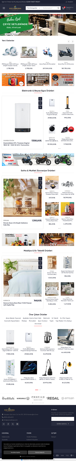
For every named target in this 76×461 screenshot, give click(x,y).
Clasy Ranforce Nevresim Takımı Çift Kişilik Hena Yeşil (67, 300)
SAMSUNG (52, 137)
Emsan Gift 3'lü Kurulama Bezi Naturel (52, 273)
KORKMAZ (67, 191)
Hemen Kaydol (62, 424)
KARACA (52, 191)
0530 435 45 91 (8, 417)
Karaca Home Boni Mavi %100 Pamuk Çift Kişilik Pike (17, 304)
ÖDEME (29, 433)
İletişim (53, 437)
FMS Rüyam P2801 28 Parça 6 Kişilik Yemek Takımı (29, 64)
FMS (10, 62)
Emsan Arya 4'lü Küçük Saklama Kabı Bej (15, 224)
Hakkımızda (5, 437)
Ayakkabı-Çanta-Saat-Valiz (32, 318)
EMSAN (6, 220)
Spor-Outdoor (42, 321)
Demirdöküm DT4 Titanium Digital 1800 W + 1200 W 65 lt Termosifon (16, 144)
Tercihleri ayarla (15, 452)
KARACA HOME (52, 297)
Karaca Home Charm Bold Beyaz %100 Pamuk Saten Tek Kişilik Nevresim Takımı (52, 300)
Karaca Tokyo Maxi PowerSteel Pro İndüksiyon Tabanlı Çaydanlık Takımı (67, 219)
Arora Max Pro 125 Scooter (66, 64)
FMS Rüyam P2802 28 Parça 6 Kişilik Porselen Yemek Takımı (10, 64)
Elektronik (46, 318)
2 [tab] (60, 148)
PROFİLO (52, 111)
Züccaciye (38, 323)
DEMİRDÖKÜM (8, 141)
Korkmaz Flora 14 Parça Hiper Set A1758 (67, 193)
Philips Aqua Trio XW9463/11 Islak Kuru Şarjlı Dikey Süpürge (66, 348)
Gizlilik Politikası (32, 437)
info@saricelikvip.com (11, 420)
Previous (68, 41)
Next (72, 41)
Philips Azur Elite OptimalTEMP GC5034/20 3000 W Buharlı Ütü (29, 378)
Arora (47, 62)
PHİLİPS (67, 137)
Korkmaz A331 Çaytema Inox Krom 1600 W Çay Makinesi (47, 349)
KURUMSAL (5, 433)
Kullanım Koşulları (32, 439)
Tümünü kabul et (39, 452)
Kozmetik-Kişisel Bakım (12, 321)
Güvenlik (5, 439)
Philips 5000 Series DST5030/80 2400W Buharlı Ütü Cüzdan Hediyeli (67, 140)
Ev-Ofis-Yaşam (65, 318)
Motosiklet (32, 321)
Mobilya (24, 321)
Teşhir (51, 321)
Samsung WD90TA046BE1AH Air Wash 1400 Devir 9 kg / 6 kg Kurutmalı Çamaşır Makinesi (51, 140)
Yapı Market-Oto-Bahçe (64, 321)
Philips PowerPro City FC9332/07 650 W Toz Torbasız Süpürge (66, 378)
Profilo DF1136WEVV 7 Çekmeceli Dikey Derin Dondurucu (10, 380)
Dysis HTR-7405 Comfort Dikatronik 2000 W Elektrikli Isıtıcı (67, 113)
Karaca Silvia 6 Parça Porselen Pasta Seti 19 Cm (52, 193)
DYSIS (67, 111)
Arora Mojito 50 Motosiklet (47, 64)
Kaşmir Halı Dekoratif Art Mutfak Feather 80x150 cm (67, 272)
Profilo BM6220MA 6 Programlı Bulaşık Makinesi (52, 113)
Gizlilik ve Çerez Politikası (28, 456)
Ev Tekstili (55, 318)
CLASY (67, 297)
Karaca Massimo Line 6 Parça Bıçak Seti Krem (52, 220)
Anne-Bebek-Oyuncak (13, 318)
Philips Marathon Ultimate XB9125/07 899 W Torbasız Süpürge (47, 378)
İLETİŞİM (53, 433)
